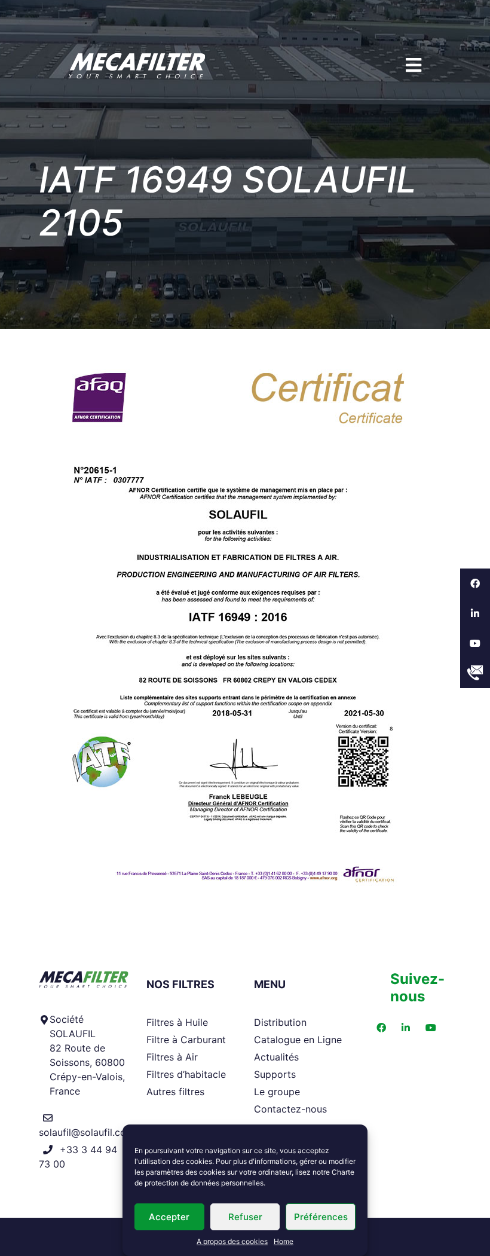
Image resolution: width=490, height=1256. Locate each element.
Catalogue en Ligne (298, 1040)
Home (283, 1241)
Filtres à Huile (177, 1022)
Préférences (321, 1217)
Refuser (245, 1217)
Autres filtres (175, 1092)
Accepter (169, 1217)
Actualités (276, 1057)
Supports (275, 1074)
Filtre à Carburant (186, 1040)
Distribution (280, 1022)
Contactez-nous (290, 1109)
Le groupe (277, 1092)
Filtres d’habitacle (186, 1074)
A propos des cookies (232, 1241)
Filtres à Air (172, 1057)
